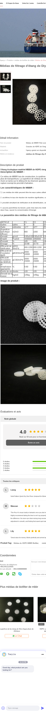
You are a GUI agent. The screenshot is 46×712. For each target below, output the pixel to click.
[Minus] (42, 654)
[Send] (43, 708)
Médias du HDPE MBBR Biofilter (26, 543)
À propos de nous (12, 3)
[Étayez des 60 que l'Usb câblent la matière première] (16, 609)
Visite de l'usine (28, 3)
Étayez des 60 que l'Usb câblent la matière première (17, 630)
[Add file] (3, 708)
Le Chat (18, 636)
